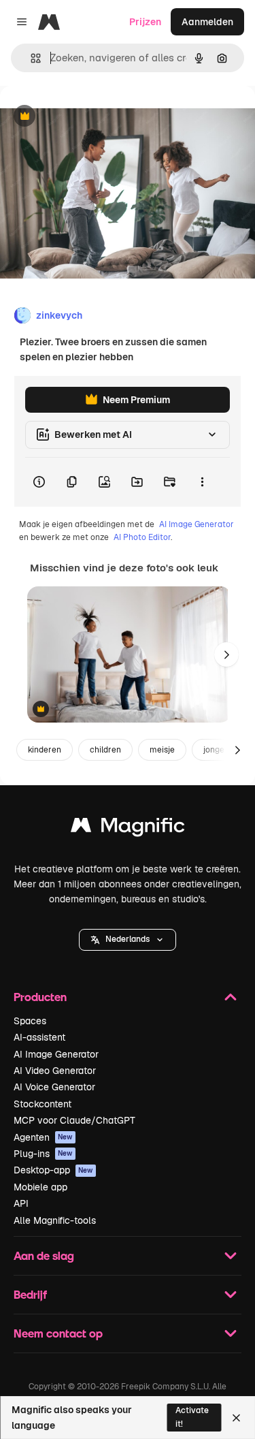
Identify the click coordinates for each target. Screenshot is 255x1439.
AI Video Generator (55, 1070)
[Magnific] (128, 828)
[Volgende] (226, 654)
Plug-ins (43, 1154)
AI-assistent (39, 1037)
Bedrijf (30, 1294)
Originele (89, 116)
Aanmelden (207, 22)
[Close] (236, 1418)
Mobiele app (40, 1187)
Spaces (30, 1021)
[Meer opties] (202, 482)
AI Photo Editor (142, 537)
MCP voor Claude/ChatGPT (74, 1120)
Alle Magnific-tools (55, 1220)
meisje (162, 749)
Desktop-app (53, 1170)
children (105, 749)
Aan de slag (44, 1255)
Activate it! (192, 1417)
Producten (40, 997)
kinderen (44, 749)
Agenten (43, 1137)
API (21, 1203)
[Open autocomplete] (30, 58)
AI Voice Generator (54, 1087)
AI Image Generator (196, 524)
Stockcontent (42, 1104)
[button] (127, 940)
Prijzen (145, 22)
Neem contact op (58, 1333)
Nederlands (127, 939)
